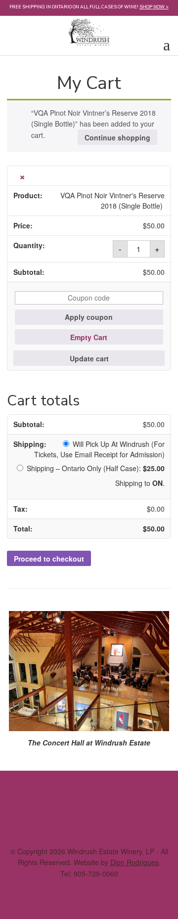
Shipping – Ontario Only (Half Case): (96, 468)
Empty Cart (88, 337)
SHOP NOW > (154, 7)
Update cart (89, 358)
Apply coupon (89, 317)
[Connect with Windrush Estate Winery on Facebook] (101, 816)
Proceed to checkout (49, 559)
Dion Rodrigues (134, 862)
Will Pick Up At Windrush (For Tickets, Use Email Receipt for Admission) (99, 449)
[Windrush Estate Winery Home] (89, 29)
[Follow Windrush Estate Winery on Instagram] (76, 816)
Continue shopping (117, 137)
